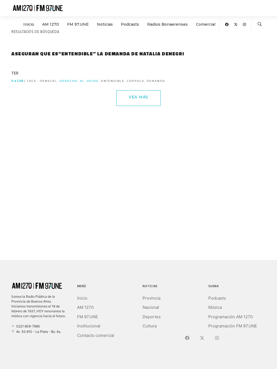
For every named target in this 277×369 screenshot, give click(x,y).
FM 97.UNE (78, 24)
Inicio (28, 24)
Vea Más (138, 97)
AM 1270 (50, 24)
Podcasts (130, 24)
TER (14, 73)
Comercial (205, 24)
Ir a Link (88, 81)
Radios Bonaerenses (167, 24)
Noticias (105, 24)
